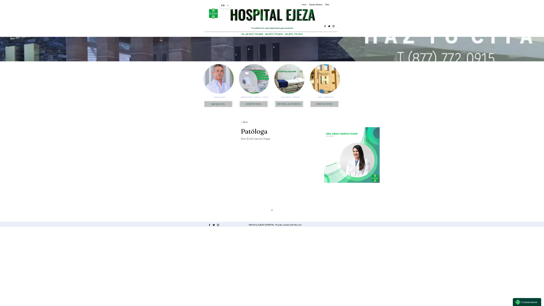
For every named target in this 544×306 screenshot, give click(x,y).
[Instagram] (333, 26)
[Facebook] (325, 26)
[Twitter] (329, 26)
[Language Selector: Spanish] (225, 5)
